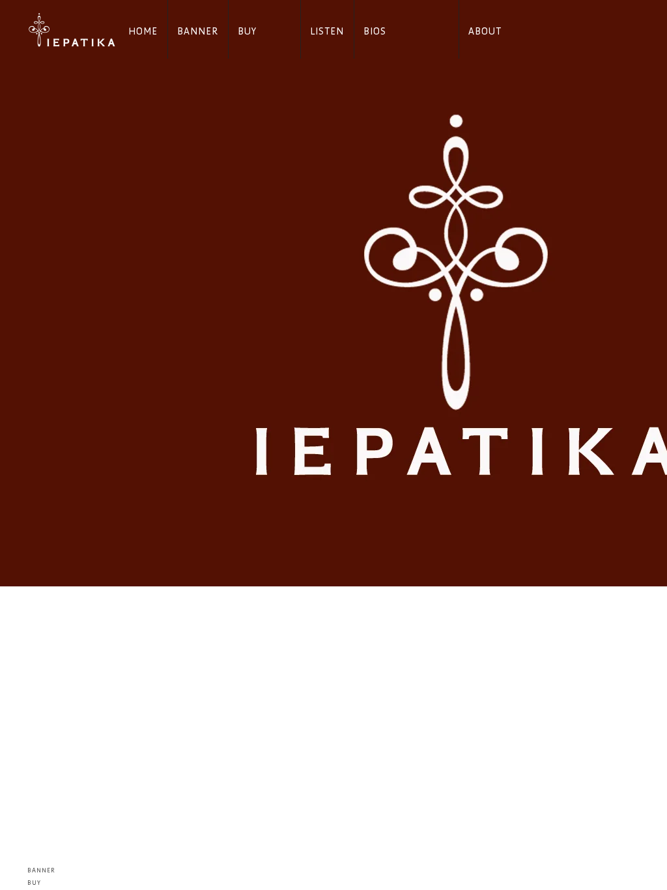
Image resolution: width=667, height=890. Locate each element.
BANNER (197, 31)
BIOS (374, 31)
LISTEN (327, 31)
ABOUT (485, 31)
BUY (247, 31)
